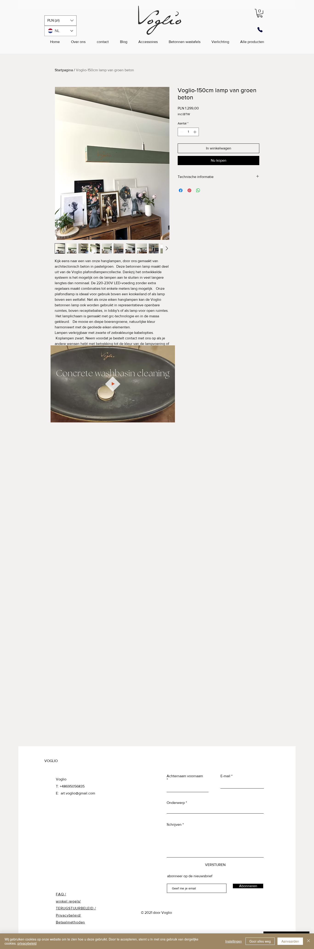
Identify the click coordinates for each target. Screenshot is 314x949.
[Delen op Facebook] (180, 190)
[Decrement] (181, 132)
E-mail (225, 776)
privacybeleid (27, 943)
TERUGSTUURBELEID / (76, 908)
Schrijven (174, 824)
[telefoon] (260, 30)
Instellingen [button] (233, 941)
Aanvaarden (290, 941)
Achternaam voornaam (185, 776)
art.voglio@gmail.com (78, 793)
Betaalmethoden (70, 922)
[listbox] (60, 20)
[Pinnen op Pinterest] (189, 190)
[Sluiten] (308, 941)
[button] (60, 20)
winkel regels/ (68, 901)
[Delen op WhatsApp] (198, 190)
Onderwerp (176, 803)
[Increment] (195, 132)
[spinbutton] (188, 132)
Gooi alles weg (260, 941)
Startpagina (64, 70)
